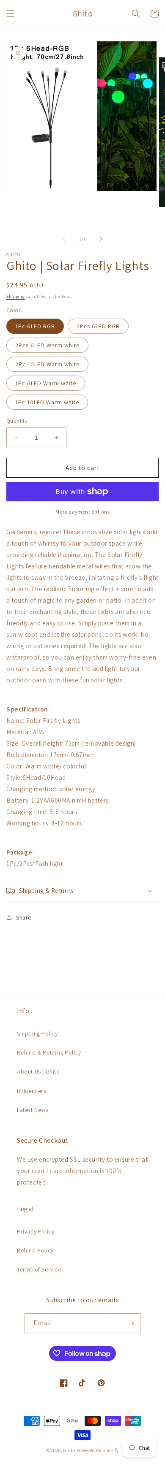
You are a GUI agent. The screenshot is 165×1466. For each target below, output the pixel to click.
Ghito (69, 1450)
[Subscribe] (130, 1323)
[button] (10, 13)
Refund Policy (35, 1250)
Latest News (33, 1110)
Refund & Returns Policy (49, 1052)
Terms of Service (39, 1269)
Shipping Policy (37, 1033)
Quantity (17, 421)
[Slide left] (64, 239)
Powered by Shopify (98, 1450)
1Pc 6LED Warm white (45, 383)
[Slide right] (101, 239)
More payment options (82, 512)
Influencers (32, 1091)
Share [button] (23, 917)
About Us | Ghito (38, 1071)
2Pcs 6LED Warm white (47, 345)
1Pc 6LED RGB (35, 326)
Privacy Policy (35, 1231)
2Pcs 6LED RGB (98, 326)
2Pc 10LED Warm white (47, 364)
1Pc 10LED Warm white (47, 402)
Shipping (15, 296)
